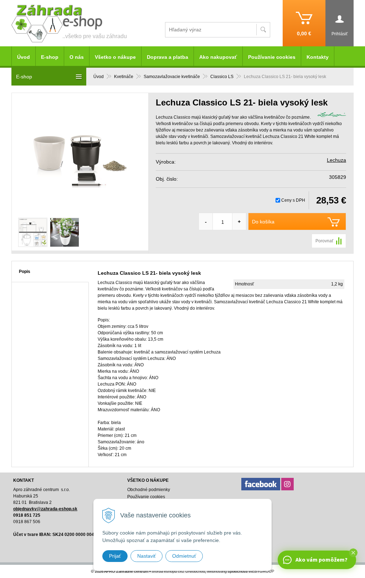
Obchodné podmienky (148, 489)
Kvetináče (123, 76)
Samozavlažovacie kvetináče (172, 76)
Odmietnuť (184, 556)
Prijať (115, 556)
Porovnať (324, 240)
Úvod (98, 76)
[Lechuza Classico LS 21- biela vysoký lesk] (80, 153)
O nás (77, 57)
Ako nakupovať (218, 57)
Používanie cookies (271, 57)
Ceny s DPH (293, 200)
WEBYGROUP (261, 571)
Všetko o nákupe (115, 57)
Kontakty (318, 57)
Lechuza (336, 160)
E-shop (49, 57)
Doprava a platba (167, 57)
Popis (24, 271)
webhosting (217, 571)
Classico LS (221, 76)
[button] (353, 552)
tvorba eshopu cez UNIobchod (178, 571)
